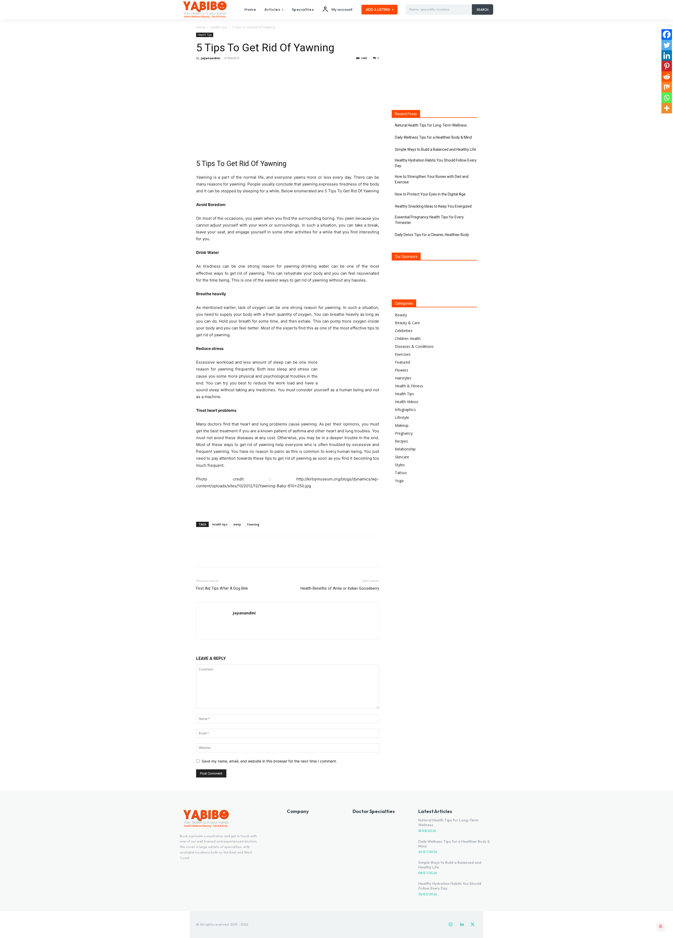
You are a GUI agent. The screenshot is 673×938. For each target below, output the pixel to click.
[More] (250, 70)
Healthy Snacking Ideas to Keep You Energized (433, 206)
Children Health (408, 338)
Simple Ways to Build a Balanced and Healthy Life (435, 149)
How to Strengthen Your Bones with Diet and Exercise (431, 179)
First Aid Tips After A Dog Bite (222, 588)
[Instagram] (450, 924)
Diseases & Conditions (414, 346)
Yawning (253, 524)
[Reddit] (666, 76)
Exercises (403, 354)
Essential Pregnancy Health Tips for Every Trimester (429, 220)
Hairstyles (403, 377)
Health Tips (218, 27)
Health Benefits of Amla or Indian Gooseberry (339, 588)
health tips (219, 524)
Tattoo (401, 472)
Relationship (405, 449)
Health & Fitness (409, 385)
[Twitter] (213, 70)
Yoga (399, 480)
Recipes (401, 441)
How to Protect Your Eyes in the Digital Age (430, 194)
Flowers (401, 370)
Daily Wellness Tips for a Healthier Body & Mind (433, 137)
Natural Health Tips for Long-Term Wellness (431, 125)
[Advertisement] (287, 504)
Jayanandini (210, 58)
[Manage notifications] (660, 926)
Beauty (401, 314)
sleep (237, 524)
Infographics (405, 409)
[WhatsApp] (237, 70)
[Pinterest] (225, 70)
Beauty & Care (407, 322)
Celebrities (403, 330)
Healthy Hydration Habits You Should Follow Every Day (436, 163)
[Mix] (666, 87)
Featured (402, 362)
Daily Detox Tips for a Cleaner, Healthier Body (432, 235)
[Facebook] (201, 70)
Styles (400, 464)
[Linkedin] (666, 55)
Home (200, 27)
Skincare (402, 456)
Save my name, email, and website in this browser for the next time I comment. (269, 761)
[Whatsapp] (666, 97)
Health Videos (406, 401)
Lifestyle (402, 417)
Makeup (402, 425)
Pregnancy (404, 433)
